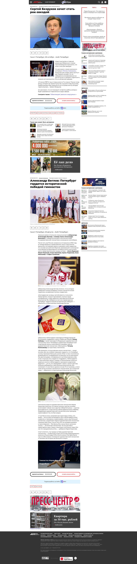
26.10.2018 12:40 (33, 6)
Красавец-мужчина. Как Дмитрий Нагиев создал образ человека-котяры (45, 135)
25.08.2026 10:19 (34, 178)
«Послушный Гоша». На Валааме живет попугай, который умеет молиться (45, 125)
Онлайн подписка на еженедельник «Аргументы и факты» (88, 533)
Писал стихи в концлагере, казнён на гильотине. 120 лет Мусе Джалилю (94, 37)
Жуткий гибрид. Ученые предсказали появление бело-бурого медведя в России (97, 196)
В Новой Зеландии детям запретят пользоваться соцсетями (96, 231)
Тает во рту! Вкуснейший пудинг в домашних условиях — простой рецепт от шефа (96, 72)
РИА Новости (44, 49)
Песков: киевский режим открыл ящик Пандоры (96, 101)
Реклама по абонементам (75, 535)
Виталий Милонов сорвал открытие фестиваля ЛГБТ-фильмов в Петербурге (68, 125)
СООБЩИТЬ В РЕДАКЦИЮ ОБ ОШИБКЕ (83, 536)
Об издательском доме (46, 533)
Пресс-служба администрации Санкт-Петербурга (42, 224)
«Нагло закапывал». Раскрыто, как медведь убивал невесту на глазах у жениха (97, 191)
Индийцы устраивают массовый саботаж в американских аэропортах (97, 247)
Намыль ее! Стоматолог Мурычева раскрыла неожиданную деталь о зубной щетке (96, 61)
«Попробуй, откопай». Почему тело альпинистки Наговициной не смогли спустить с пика (97, 67)
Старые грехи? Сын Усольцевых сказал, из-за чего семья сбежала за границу (97, 217)
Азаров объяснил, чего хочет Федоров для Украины (95, 112)
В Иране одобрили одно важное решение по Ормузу (96, 241)
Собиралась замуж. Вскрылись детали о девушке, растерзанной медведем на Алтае (96, 202)
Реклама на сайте (62, 535)
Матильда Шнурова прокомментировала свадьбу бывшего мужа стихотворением (45, 130)
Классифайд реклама (46, 536)
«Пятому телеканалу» (69, 71)
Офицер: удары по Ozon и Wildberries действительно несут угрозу (97, 96)
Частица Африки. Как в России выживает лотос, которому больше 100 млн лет (97, 207)
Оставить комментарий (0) (68, 100)
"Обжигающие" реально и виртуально (62, 94)
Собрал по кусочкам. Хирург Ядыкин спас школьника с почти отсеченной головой (97, 77)
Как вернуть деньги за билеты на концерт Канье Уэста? (94, 18)
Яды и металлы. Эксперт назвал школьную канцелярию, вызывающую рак (96, 82)
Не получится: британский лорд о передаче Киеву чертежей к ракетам (97, 226)
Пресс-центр (57, 533)
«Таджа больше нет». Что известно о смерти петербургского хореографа (94, 12)
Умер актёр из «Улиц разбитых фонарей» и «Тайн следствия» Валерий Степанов (94, 25)
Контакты (43, 535)
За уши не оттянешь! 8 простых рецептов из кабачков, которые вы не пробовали (97, 212)
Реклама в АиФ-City (88, 535)
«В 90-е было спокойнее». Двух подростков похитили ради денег (96, 55)
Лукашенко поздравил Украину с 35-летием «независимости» (97, 106)
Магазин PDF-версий (67, 533)
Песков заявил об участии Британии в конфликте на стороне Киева (97, 91)
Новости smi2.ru (35, 173)
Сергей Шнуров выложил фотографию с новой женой (69, 130)
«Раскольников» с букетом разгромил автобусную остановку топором (94, 31)
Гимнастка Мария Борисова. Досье (54, 460)
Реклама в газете (51, 535)
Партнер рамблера (54, 558)
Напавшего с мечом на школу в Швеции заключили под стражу (96, 236)
